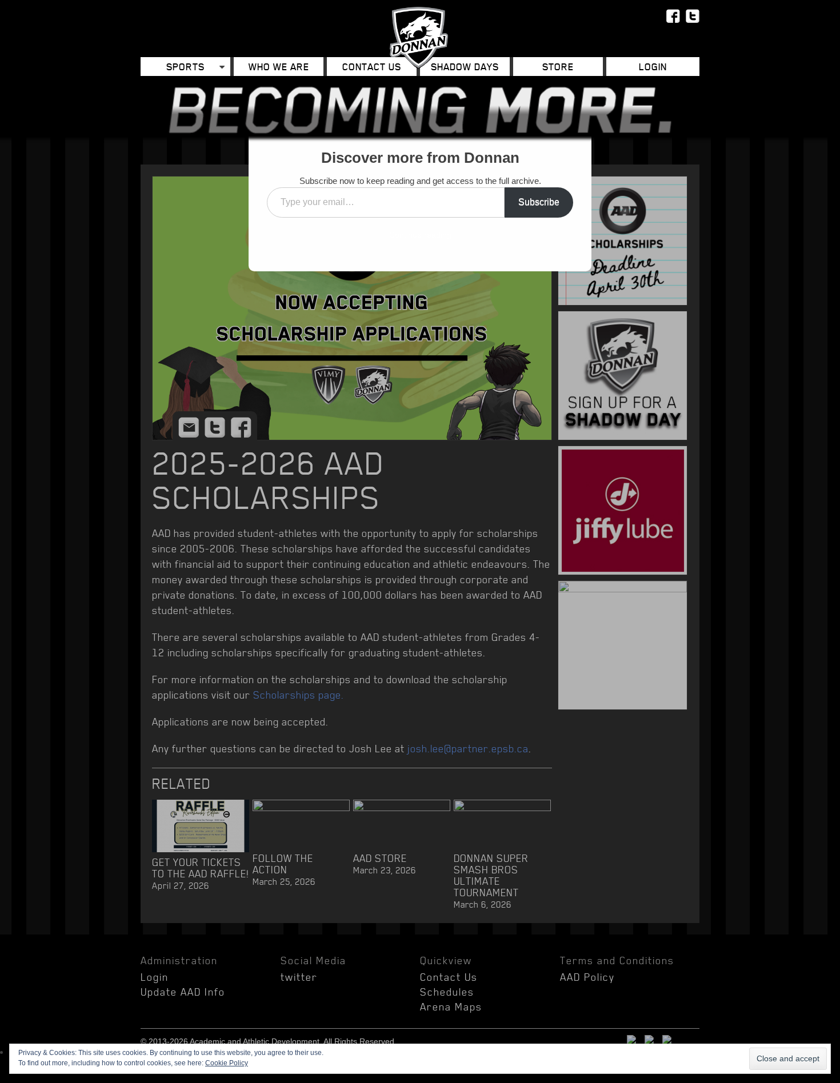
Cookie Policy (226, 1063)
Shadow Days (465, 67)
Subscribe (538, 202)
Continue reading (420, 234)
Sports (185, 67)
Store (558, 67)
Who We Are (279, 67)
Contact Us (371, 67)
